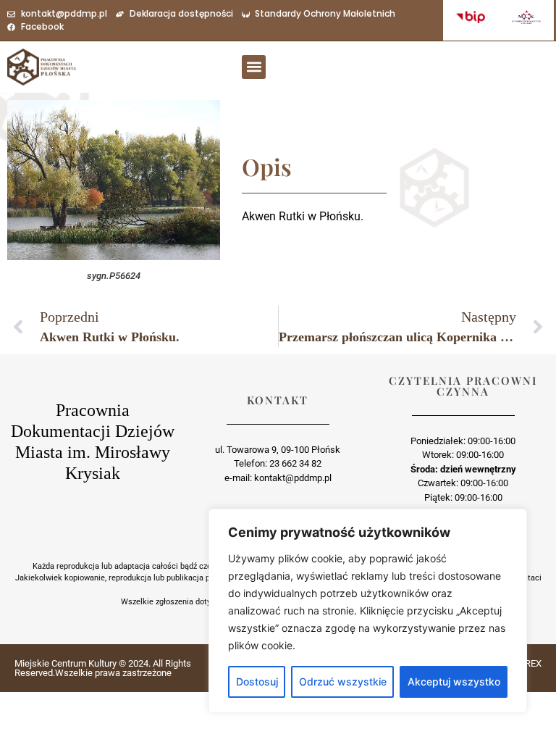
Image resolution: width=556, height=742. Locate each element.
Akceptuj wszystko (454, 681)
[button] (254, 67)
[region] (367, 611)
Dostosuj (257, 681)
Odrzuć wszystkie (343, 681)
